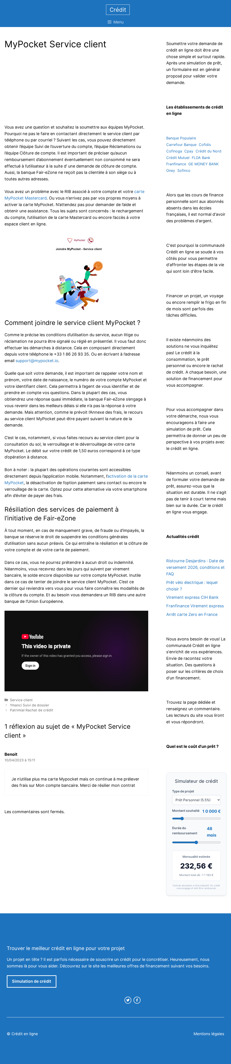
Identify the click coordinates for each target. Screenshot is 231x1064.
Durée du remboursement (184, 830)
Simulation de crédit (31, 981)
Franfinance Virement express (195, 605)
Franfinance (176, 164)
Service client (21, 700)
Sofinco (183, 170)
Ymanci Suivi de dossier (29, 705)
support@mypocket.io (37, 360)
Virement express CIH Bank (192, 597)
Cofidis (205, 144)
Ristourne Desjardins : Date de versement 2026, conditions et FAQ (195, 567)
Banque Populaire (181, 138)
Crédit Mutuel (177, 157)
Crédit (118, 9)
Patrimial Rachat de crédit (31, 710)
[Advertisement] (42, 88)
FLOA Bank (201, 157)
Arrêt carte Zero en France (191, 614)
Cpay (188, 151)
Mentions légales (209, 1034)
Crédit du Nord (208, 151)
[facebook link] (137, 1000)
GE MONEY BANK (203, 164)
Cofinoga (174, 151)
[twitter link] (128, 1000)
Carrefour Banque (181, 144)
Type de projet (183, 791)
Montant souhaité (185, 810)
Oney (170, 170)
